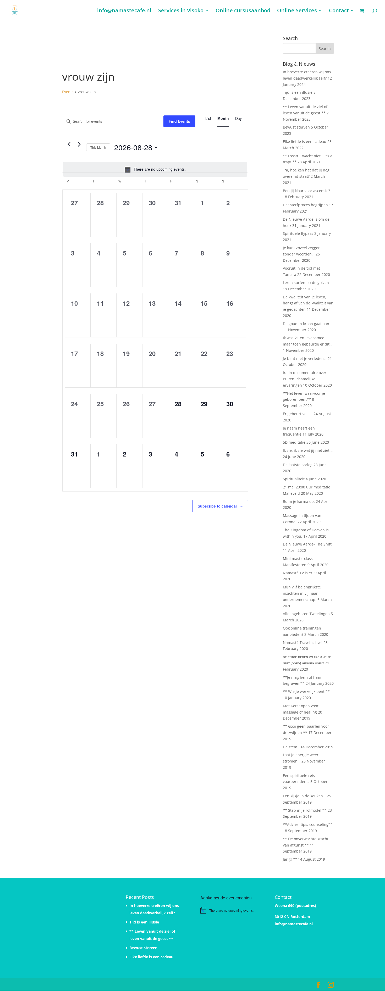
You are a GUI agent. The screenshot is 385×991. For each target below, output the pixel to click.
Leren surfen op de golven (306, 282)
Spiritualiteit (294, 478)
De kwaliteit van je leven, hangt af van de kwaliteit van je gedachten (308, 303)
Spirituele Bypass (298, 233)
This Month (98, 147)
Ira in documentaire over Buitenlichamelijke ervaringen (304, 379)
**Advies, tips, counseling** (308, 824)
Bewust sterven (296, 127)
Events (68, 91)
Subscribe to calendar (217, 506)
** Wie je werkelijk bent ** (306, 691)
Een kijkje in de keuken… (304, 795)
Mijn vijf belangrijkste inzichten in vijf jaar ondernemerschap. (302, 593)
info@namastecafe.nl (124, 11)
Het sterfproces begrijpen (305, 204)
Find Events (179, 121)
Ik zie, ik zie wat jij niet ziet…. (308, 450)
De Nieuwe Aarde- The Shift (307, 544)
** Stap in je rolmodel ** (305, 810)
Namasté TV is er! (298, 572)
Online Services (297, 11)
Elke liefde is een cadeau (304, 141)
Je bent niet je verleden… (305, 358)
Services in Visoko (181, 11)
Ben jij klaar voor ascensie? (306, 190)
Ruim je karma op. (299, 501)
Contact (339, 11)
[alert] (155, 169)
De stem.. (291, 746)
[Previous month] (69, 144)
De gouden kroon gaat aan (306, 323)
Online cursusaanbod (243, 11)
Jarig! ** (290, 859)
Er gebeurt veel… (297, 413)
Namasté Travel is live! (302, 642)
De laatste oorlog (297, 464)
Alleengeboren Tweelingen (306, 613)
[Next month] (79, 144)
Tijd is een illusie (297, 92)
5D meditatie (294, 442)
